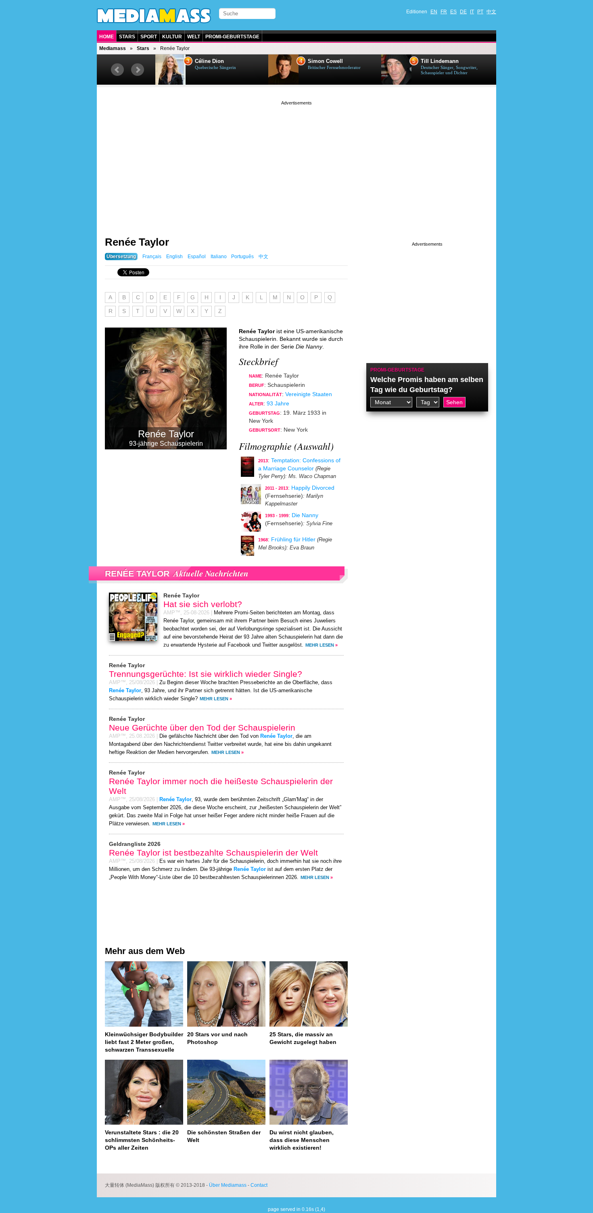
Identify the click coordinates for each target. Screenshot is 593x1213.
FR (444, 12)
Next (137, 69)
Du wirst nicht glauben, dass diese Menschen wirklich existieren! (301, 1140)
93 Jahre (278, 403)
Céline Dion (209, 61)
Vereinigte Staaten (308, 394)
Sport (148, 37)
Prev (117, 69)
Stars (127, 37)
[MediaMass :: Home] (154, 15)
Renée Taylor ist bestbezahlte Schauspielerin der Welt (213, 852)
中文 (491, 12)
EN (433, 12)
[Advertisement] (296, 163)
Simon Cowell (325, 61)
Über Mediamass (227, 1185)
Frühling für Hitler (293, 539)
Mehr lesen (319, 645)
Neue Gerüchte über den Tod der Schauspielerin (202, 727)
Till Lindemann (440, 61)
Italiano (219, 256)
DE (463, 12)
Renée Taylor (137, 242)
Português (242, 256)
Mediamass (112, 48)
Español (197, 256)
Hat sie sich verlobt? (202, 604)
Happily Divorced (312, 487)
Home (106, 37)
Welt (193, 37)
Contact (259, 1185)
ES (453, 12)
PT (480, 12)
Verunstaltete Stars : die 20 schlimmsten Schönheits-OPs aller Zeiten (142, 1140)
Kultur (172, 37)
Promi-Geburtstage (232, 37)
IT (472, 12)
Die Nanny (305, 515)
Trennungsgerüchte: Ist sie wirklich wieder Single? (205, 674)
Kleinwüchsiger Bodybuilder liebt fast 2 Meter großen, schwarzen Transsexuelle (144, 1042)
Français (151, 256)
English (174, 256)
